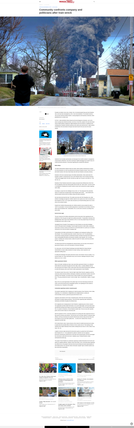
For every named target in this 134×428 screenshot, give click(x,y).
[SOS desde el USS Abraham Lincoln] (86, 392)
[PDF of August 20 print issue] (45, 151)
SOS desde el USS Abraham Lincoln (85, 403)
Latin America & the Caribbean (63, 400)
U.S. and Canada (61, 376)
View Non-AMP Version (70, 420)
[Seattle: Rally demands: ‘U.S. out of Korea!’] (48, 392)
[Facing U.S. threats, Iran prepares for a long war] (86, 368)
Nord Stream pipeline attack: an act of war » (86, 359)
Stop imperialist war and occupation (65, 375)
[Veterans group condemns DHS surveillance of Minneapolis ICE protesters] (45, 134)
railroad (43, 123)
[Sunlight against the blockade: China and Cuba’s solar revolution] (67, 392)
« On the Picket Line (59, 359)
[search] (94, 1)
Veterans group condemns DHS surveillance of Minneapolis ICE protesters (45, 140)
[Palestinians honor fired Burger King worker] (45, 166)
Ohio (40, 123)
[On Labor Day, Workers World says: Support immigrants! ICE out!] (48, 368)
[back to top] (131, 424)
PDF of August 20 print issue (44, 156)
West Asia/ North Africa (81, 376)
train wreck (48, 123)
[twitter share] (45, 114)
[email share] (47, 114)
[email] (111, 427)
